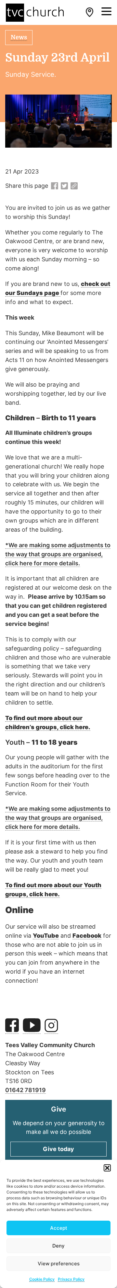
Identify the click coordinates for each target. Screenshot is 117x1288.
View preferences (59, 1263)
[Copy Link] (74, 186)
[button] (107, 1168)
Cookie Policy (42, 1279)
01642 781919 (25, 1090)
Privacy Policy (71, 1279)
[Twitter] (64, 186)
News (19, 37)
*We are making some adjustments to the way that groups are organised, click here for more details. (57, 554)
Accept (58, 1228)
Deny (58, 1246)
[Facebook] (54, 186)
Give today (58, 1149)
